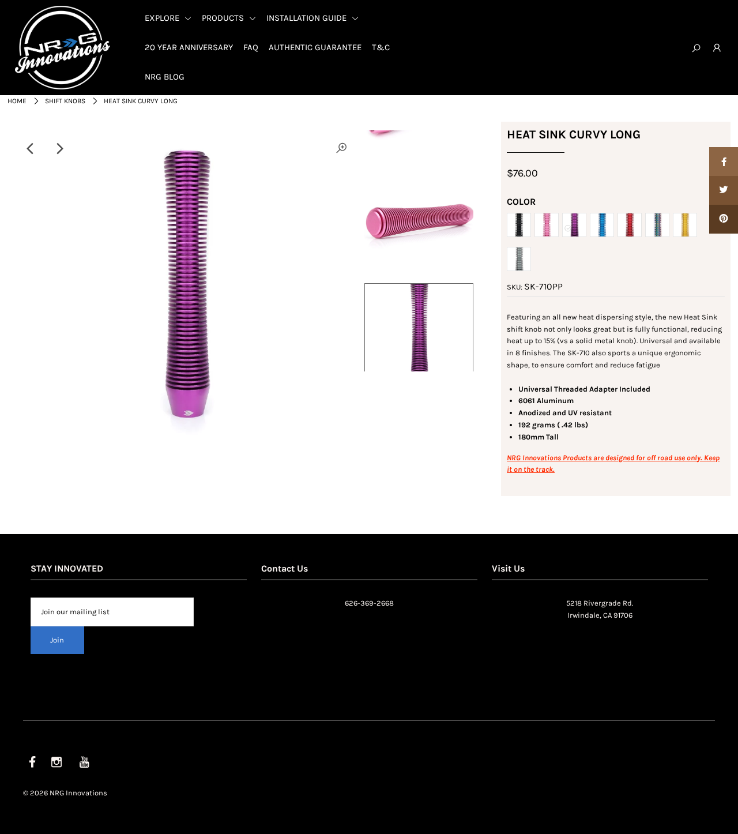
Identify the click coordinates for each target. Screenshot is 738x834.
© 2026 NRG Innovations (65, 792)
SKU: (514, 287)
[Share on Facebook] (723, 161)
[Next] (58, 148)
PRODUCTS (224, 18)
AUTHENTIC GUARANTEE (315, 47)
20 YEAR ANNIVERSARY (189, 47)
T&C (381, 47)
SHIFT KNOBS (65, 101)
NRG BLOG (164, 77)
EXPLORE (163, 18)
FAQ (250, 47)
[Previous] (30, 148)
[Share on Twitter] (723, 190)
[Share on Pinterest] (723, 219)
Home (17, 101)
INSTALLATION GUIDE (307, 18)
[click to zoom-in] (341, 148)
